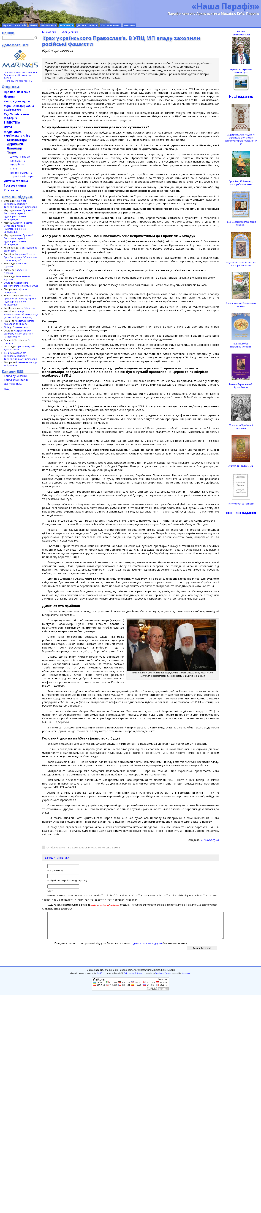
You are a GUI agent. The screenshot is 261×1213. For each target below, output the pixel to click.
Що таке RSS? (13, 383)
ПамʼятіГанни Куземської (241, 33)
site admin (186, 973)
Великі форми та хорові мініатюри (22, 174)
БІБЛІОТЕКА (12, 122)
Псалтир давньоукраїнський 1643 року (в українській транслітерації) (21, 314)
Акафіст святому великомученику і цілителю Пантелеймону (18, 333)
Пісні (13, 168)
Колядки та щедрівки (17, 162)
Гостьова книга (110, 25)
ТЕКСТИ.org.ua (210, 839)
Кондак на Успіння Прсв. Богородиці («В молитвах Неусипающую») (20, 257)
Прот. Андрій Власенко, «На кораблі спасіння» (241, 183)
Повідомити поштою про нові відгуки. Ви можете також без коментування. (120, 943)
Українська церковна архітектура (19, 107)
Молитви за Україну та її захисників (241, 427)
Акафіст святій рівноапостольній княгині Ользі (21, 284)
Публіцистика (68, 32)
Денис (7, 352)
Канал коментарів (16, 379)
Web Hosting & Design (133, 973)
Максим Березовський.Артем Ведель (241, 386)
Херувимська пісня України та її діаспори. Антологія (241, 264)
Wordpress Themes (163, 973)
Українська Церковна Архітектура (241, 71)
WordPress (101, 973)
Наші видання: (241, 96)
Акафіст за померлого (15, 291)
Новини (9, 96)
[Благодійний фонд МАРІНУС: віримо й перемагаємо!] (20, 58)
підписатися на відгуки (146, 943)
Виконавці (14, 148)
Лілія (6, 327)
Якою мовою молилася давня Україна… (241, 223)
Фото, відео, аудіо (17, 101)
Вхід (7, 389)
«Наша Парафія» (225, 5)
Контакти (129, 25)
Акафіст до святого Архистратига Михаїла (19, 322)
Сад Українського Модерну (16, 116)
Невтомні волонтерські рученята (20, 72)
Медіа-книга (48, 25)
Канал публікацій (15, 376)
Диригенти (15, 144)
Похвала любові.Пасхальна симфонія (240, 345)
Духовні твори (20, 156)
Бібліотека (66, 25)
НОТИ (33, 25)
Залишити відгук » (57, 857)
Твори (11, 152)
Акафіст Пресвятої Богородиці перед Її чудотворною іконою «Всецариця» (18, 215)
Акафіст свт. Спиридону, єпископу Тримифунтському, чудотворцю (20, 203)
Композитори (17, 140)
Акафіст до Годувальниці (241, 465)
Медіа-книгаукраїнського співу (17, 133)
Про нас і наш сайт (14, 25)
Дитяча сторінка (87, 25)
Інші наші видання (241, 513)
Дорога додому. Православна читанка (241, 305)
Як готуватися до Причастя (241, 503)
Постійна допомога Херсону (18, 80)
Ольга (7, 282)
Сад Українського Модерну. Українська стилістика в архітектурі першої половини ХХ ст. (241, 139)
